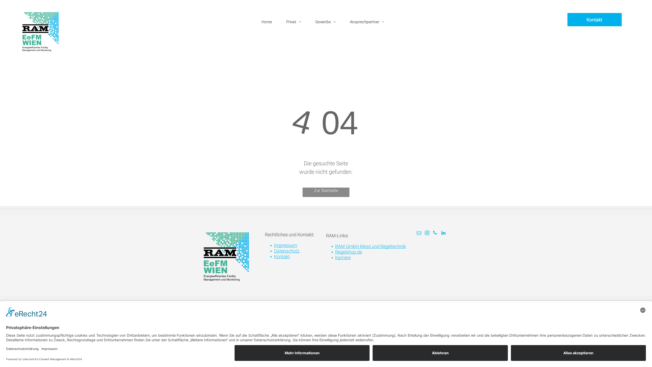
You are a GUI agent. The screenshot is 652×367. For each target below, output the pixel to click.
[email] (419, 233)
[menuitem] (268, 22)
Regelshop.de (348, 252)
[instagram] (427, 233)
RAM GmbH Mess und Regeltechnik (370, 246)
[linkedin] (443, 233)
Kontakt (282, 256)
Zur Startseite (326, 190)
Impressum (285, 245)
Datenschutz (287, 251)
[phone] (435, 233)
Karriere (343, 257)
